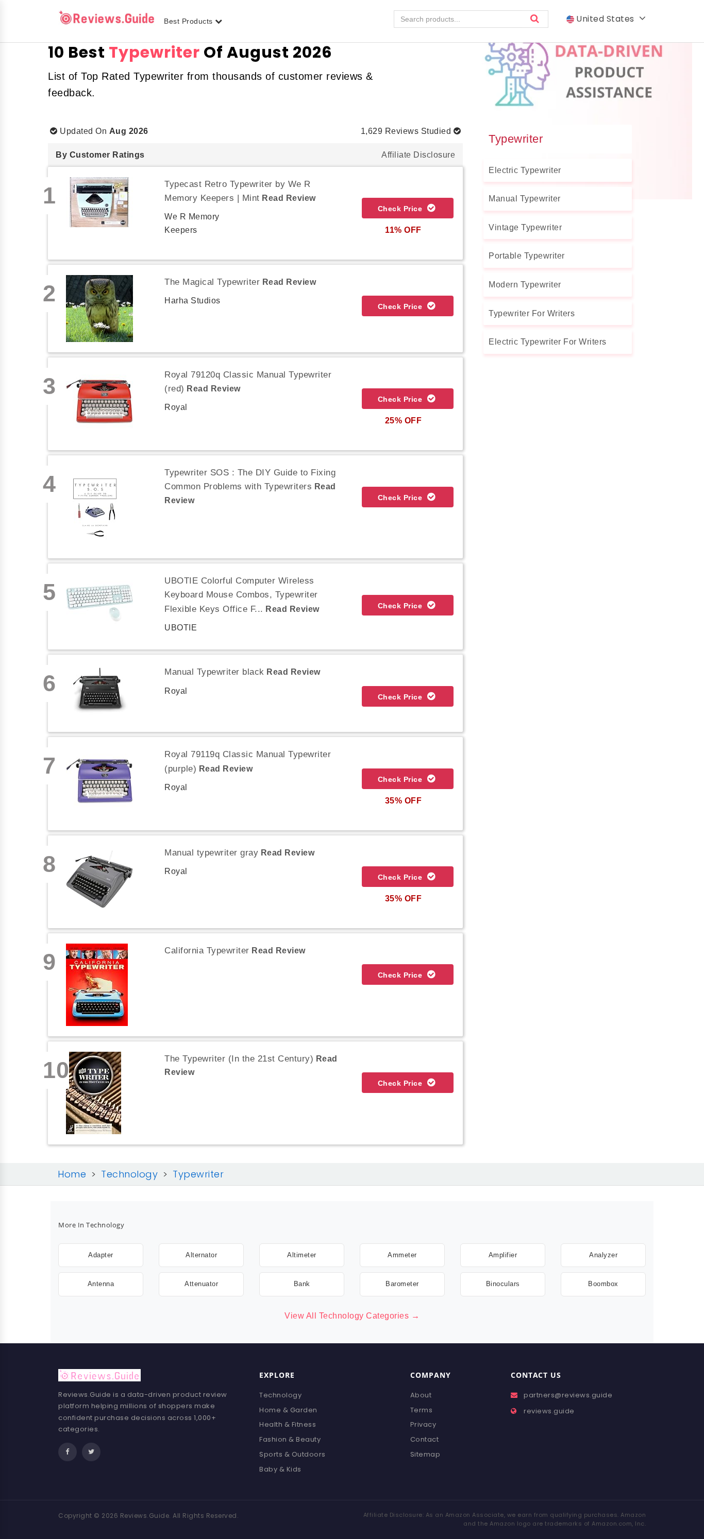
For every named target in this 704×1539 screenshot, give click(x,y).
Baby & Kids (280, 1469)
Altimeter (301, 1255)
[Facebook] (67, 1452)
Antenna (101, 1284)
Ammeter (402, 1255)
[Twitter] (91, 1452)
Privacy (423, 1424)
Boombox (603, 1284)
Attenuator (201, 1284)
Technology (280, 1395)
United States (606, 19)
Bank (302, 1284)
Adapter (100, 1255)
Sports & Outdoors (292, 1454)
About (421, 1395)
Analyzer (603, 1255)
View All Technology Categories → (352, 1315)
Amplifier (503, 1255)
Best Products (189, 21)
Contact (424, 1439)
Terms (421, 1410)
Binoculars (503, 1284)
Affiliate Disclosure (418, 154)
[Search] (535, 19)
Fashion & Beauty (290, 1439)
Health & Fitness (287, 1424)
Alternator (201, 1255)
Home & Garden (288, 1410)
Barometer (402, 1284)
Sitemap (425, 1454)
